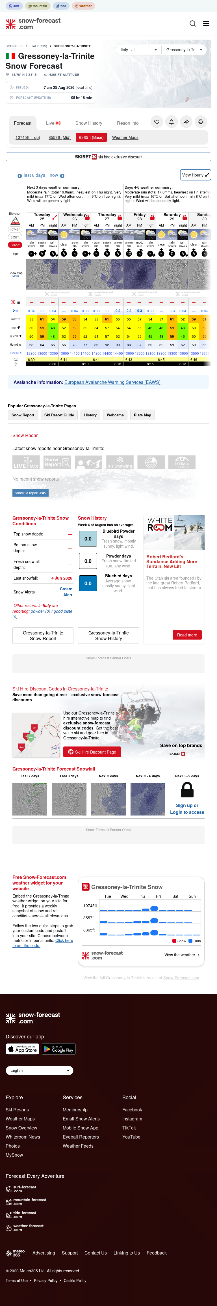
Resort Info (128, 123)
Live (50, 123)
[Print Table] (201, 121)
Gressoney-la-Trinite (72, 46)
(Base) (91, 137)
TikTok (129, 1127)
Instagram (132, 1118)
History (90, 415)
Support (70, 1252)
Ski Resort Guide (59, 415)
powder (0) (40, 611)
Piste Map (142, 415)
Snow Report (23, 415)
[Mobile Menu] (206, 23)
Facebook (132, 1109)
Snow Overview (21, 1127)
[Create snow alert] (171, 121)
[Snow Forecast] (31, 23)
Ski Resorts (17, 1109)
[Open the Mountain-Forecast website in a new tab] (38, 6)
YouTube (131, 1136)
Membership (75, 1109)
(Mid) (60, 137)
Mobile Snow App (80, 1127)
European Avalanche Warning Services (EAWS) (112, 382)
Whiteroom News (23, 1136)
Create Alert (66, 591)
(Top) (28, 137)
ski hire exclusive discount (120, 157)
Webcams (115, 415)
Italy (39, 46)
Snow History (88, 123)
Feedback (157, 1252)
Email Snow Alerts (81, 1118)
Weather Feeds (78, 1146)
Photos (13, 1146)
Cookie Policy (75, 1280)
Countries (15, 46)
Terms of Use (17, 1280)
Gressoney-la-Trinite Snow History (108, 635)
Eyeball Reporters (81, 1136)
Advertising (43, 1252)
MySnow (14, 1155)
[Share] (186, 121)
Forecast (22, 123)
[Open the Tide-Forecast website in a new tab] (61, 6)
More (15, 276)
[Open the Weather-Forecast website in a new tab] (83, 6)
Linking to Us (127, 1252)
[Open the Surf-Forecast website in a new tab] (14, 6)
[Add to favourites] (157, 121)
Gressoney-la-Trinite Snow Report (43, 635)
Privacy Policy (46, 1280)
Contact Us (95, 1252)
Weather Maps (125, 137)
